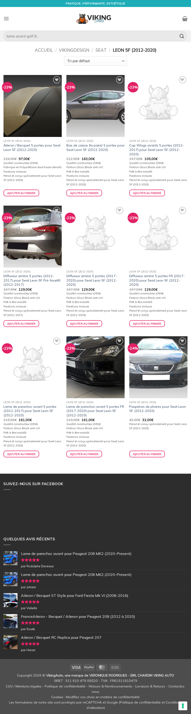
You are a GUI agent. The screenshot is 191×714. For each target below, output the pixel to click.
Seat (101, 50)
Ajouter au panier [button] (21, 193)
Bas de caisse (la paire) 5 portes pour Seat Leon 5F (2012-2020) (95, 147)
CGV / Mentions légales (23, 686)
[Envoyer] (182, 36)
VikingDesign (74, 50)
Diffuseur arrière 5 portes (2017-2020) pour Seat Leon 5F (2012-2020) (91, 280)
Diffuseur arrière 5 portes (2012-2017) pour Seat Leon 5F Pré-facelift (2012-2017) (31, 280)
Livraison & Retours (150, 686)
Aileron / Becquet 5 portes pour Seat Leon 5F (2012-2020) (31, 147)
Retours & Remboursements (110, 686)
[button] (6, 18)
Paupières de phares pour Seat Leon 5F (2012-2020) (157, 409)
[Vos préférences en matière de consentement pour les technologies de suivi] (182, 705)
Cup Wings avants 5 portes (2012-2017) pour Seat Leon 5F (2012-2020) (156, 149)
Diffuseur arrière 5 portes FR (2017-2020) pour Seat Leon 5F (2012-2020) (157, 280)
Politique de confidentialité (65, 686)
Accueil (44, 50)
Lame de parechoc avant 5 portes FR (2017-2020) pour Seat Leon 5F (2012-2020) (95, 411)
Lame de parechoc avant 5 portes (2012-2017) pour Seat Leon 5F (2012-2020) (29, 411)
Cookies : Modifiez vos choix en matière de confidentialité (95, 697)
